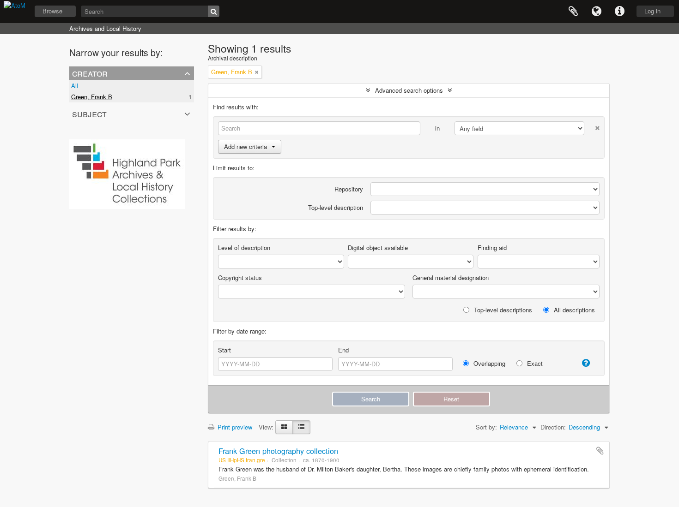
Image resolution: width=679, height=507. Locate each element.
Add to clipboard (600, 450)
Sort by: (486, 427)
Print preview (234, 427)
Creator (90, 72)
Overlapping (488, 363)
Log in (652, 10)
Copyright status (240, 277)
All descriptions (573, 309)
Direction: (553, 427)
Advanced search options (409, 90)
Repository (348, 189)
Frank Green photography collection (278, 450)
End (343, 350)
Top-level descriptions (502, 309)
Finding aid (492, 247)
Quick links (619, 11)
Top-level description (335, 207)
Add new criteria (245, 146)
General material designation (450, 277)
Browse (52, 10)
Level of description (244, 247)
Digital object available (378, 247)
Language (596, 11)
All (74, 85)
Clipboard (573, 11)
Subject (89, 113)
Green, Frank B (91, 96)
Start (224, 350)
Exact (534, 363)
